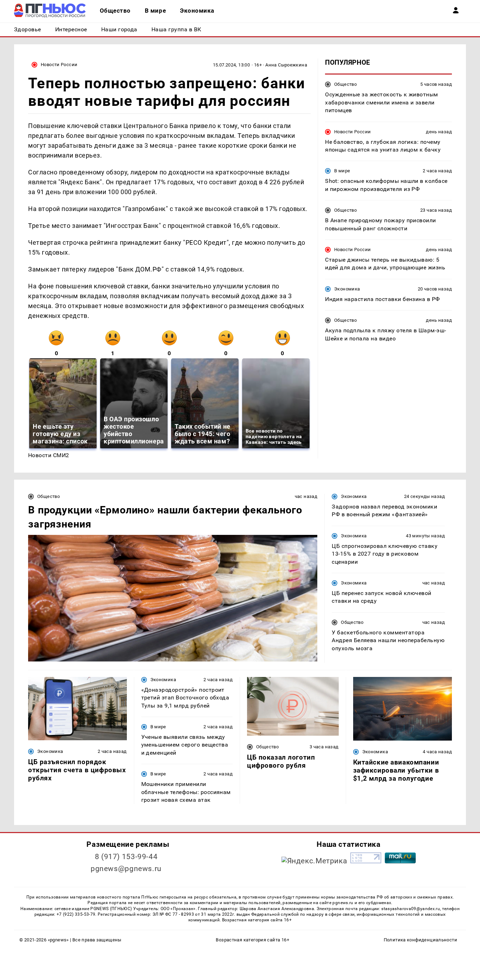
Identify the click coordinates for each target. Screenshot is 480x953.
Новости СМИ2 (48, 455)
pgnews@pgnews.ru (126, 868)
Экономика (347, 289)
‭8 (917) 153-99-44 (126, 856)
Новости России (59, 64)
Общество (345, 84)
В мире (342, 170)
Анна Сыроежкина (286, 65)
